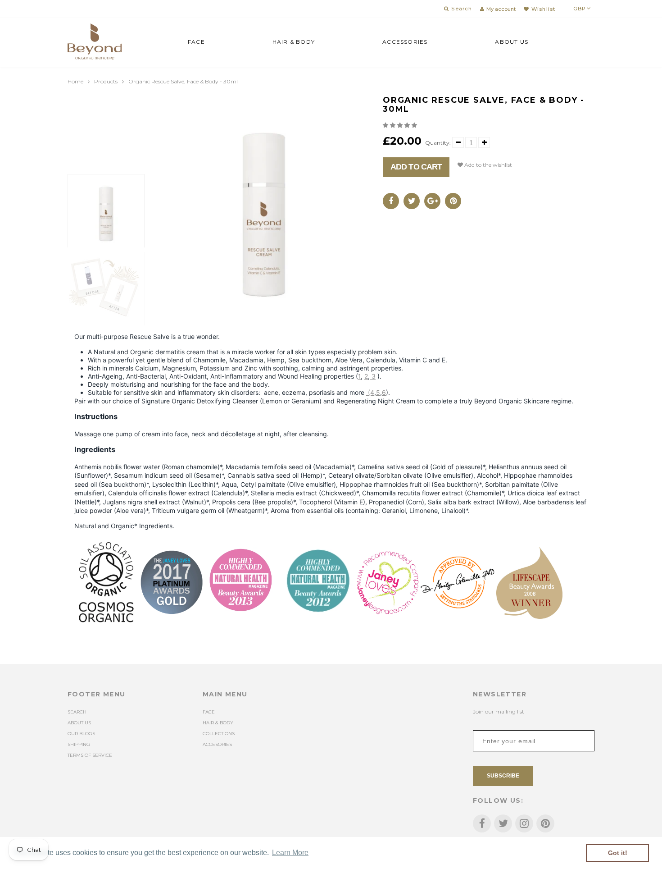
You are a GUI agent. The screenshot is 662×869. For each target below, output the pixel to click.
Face (196, 41)
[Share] (391, 201)
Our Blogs (81, 733)
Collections (219, 733)
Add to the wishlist (487, 164)
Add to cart (416, 166)
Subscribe (503, 776)
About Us (511, 41)
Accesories (217, 744)
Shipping (79, 744)
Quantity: (438, 142)
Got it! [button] (617, 852)
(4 (370, 392)
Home (75, 81)
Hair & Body (293, 41)
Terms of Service (90, 755)
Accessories (404, 41)
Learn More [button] (290, 852)
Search (77, 712)
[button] (400, 125)
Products (106, 81)
